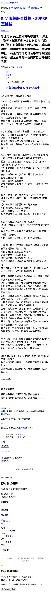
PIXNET (11, 558)
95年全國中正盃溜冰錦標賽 (23, 88)
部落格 (8, 75)
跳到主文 (5, 31)
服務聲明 (25, 561)
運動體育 (20, 67)
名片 (7, 78)
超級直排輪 (5, 414)
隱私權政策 (42, 558)
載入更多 (5, 446)
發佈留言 (5, 461)
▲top (3, 442)
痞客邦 (20, 428)
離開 (13, 589)
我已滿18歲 (6, 589)
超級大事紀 (20, 437)
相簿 (7, 72)
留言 (25, 428)
